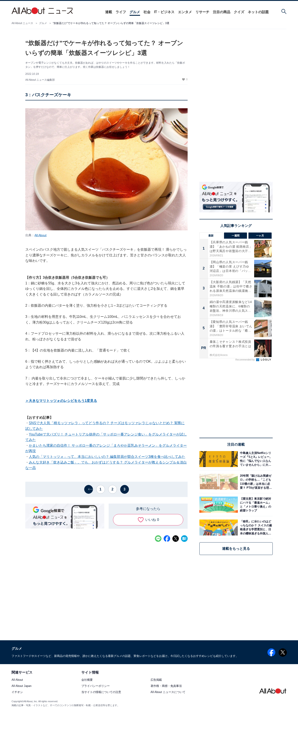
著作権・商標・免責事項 (166, 686)
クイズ (239, 12)
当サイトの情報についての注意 (101, 692)
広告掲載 (156, 680)
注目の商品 (221, 12)
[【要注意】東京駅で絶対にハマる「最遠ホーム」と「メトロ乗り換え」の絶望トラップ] (255, 505)
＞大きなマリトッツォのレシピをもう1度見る (61, 400)
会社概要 (87, 680)
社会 (147, 12)
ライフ (121, 12)
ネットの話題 (258, 12)
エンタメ (185, 12)
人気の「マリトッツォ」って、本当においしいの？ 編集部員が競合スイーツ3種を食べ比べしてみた (107, 456)
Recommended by (245, 359)
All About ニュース (22, 23)
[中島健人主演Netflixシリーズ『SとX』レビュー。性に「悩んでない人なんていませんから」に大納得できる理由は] (255, 459)
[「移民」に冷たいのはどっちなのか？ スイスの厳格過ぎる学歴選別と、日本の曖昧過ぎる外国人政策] (255, 528)
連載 (108, 12)
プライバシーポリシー (95, 686)
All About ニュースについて (168, 692)
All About (40, 235)
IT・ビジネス (164, 12)
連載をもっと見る (236, 548)
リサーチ (202, 12)
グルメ (135, 12)
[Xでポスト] (175, 538)
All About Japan (21, 686)
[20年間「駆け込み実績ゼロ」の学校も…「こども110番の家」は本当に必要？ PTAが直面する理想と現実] (255, 482)
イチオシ (17, 692)
